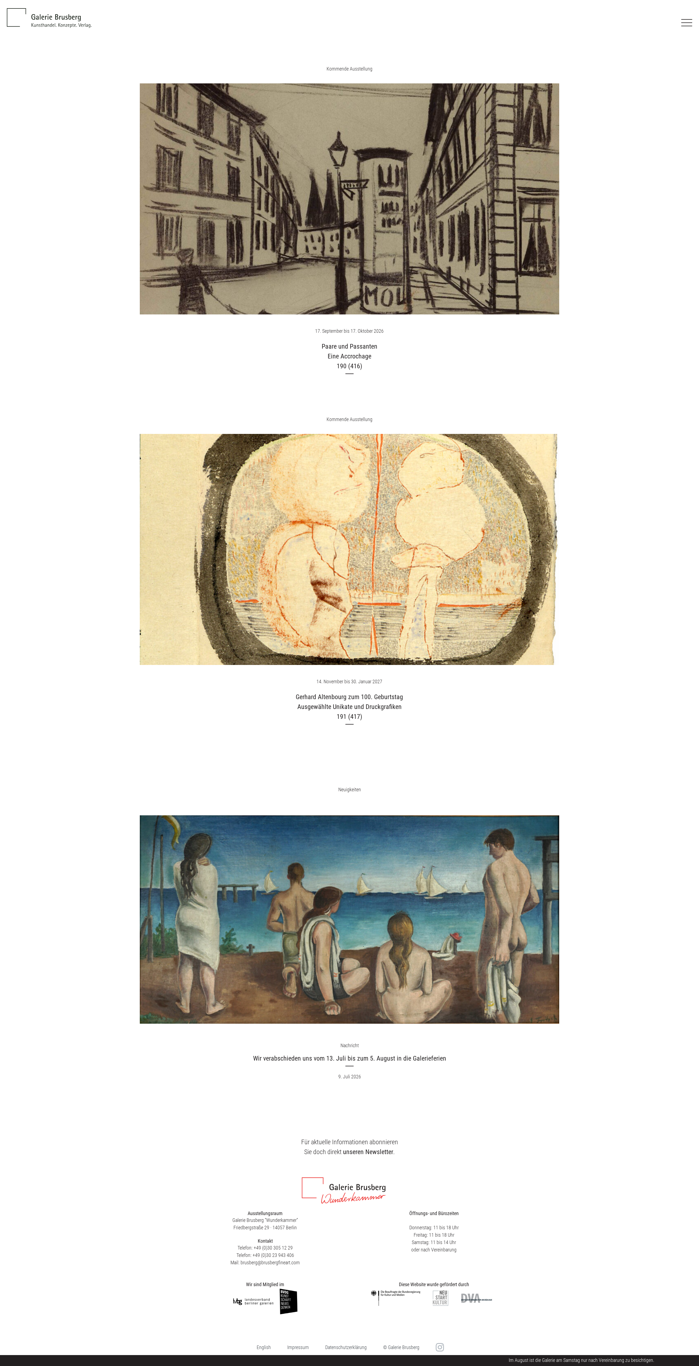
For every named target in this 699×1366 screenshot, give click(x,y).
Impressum (298, 1347)
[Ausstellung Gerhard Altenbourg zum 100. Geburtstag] (349, 549)
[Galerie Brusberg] (49, 14)
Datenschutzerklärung (346, 1347)
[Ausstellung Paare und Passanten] (349, 198)
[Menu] (686, 22)
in (439, 1347)
